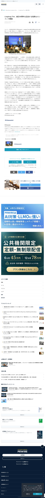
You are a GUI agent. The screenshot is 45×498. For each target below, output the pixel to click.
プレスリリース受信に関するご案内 (30, 167)
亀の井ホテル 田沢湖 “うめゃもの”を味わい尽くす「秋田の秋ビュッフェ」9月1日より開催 (21, 317)
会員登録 (22, 455)
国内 (36, 4)
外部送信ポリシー (4, 490)
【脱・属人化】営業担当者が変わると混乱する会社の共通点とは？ (20, 399)
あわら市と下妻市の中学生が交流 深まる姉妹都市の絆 (14, 341)
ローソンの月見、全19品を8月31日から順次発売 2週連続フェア (14, 379)
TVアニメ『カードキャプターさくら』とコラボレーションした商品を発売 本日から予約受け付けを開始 (21, 322)
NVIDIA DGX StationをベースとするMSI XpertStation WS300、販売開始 (18, 326)
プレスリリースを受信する (22, 464)
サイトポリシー (3, 487)
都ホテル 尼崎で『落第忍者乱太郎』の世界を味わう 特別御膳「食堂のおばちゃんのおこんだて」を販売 (21, 347)
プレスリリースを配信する (22, 461)
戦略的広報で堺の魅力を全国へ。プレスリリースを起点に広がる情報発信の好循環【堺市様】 (26, 363)
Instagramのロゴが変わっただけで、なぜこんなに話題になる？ (13, 374)
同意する (37, 493)
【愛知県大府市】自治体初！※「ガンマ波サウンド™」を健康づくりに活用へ (19, 306)
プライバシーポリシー (32, 485)
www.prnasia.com (17, 131)
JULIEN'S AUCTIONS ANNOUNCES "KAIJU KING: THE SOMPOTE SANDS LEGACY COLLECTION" (24, 394)
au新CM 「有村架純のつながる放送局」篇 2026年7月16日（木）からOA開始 (19, 351)
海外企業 (3, 297)
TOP (4, 10)
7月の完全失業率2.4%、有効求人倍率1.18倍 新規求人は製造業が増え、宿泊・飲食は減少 (19, 377)
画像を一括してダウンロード (22, 149)
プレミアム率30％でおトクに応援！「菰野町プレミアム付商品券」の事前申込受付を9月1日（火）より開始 (21, 332)
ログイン (30, 161)
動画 (2, 294)
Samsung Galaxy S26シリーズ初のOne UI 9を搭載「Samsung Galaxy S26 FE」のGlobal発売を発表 (20, 337)
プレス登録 (15, 161)
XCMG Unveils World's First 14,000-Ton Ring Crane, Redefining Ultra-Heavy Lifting (20, 312)
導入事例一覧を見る (12, 365)
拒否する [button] (28, 493)
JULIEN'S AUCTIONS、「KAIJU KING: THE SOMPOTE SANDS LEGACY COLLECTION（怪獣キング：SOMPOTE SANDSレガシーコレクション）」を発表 (25, 388)
